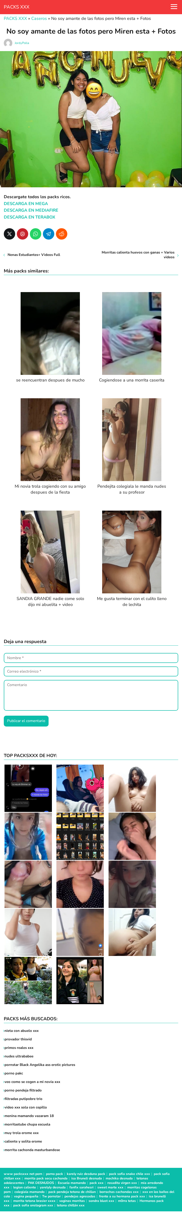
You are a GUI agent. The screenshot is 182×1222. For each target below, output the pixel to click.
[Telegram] (48, 234)
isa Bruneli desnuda (86, 1178)
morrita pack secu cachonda (46, 1178)
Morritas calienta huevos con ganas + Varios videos (138, 254)
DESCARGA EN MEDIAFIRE (31, 210)
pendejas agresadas (79, 1196)
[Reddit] (61, 234)
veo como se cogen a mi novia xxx (32, 1081)
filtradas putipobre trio (23, 1098)
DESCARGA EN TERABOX (29, 217)
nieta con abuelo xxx (22, 1030)
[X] (9, 234)
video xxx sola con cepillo (26, 1107)
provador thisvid (18, 1039)
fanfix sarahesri (81, 1187)
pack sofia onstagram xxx (33, 1205)
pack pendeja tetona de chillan (72, 1192)
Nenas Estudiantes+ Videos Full (34, 254)
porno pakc (14, 1073)
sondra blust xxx (101, 1201)
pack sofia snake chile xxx (129, 1174)
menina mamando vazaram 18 (29, 1115)
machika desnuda (119, 1178)
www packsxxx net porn (23, 1174)
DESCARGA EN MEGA (26, 203)
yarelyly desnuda (53, 1187)
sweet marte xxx (110, 1187)
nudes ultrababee (19, 1056)
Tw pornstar (51, 1196)
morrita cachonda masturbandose (32, 1150)
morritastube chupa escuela (27, 1124)
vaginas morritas (72, 1201)
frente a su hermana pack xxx (122, 1196)
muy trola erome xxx (22, 1132)
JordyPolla (22, 43)
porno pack (54, 1174)
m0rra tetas (127, 1201)
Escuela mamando (72, 1183)
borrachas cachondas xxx (119, 1192)
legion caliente (24, 1187)
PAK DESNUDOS (41, 1183)
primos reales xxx (19, 1047)
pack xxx (97, 1183)
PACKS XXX (16, 7)
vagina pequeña (26, 1196)
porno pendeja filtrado (23, 1090)
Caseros (39, 18)
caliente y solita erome (23, 1141)
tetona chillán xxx (71, 1205)
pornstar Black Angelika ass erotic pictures (40, 1064)
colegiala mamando (29, 1192)
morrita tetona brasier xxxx (34, 1201)
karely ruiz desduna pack (86, 1174)
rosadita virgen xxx (122, 1183)
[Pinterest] (22, 234)
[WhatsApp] (35, 234)
